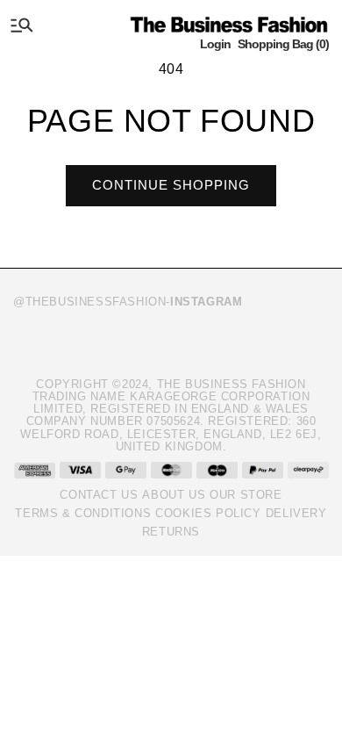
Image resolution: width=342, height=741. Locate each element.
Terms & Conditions (83, 513)
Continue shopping (171, 184)
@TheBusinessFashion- (127, 301)
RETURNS (171, 531)
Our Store (245, 494)
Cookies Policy (207, 513)
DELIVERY (296, 513)
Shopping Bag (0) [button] (283, 44)
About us (173, 494)
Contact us (99, 494)
